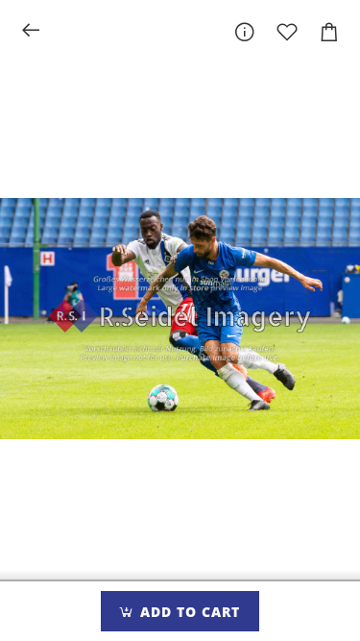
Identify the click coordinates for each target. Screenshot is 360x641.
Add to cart (187, 612)
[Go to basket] (329, 31)
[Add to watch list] (287, 31)
